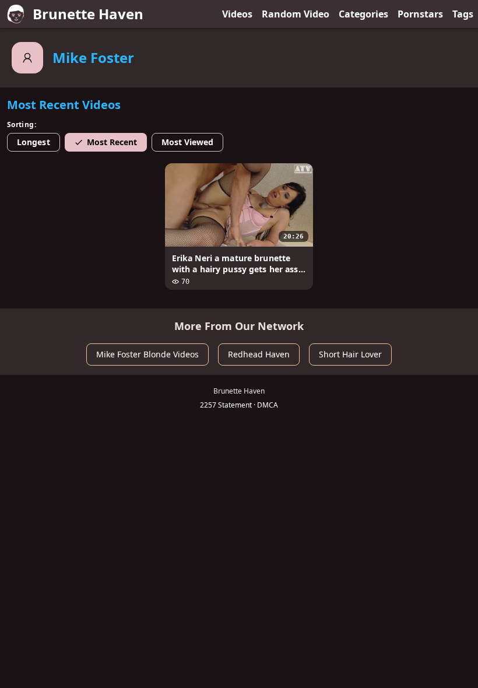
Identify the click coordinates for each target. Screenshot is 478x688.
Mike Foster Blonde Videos (147, 354)
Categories (363, 14)
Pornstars (420, 14)
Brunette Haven (88, 13)
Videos (237, 14)
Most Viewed (187, 142)
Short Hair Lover (350, 354)
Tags (462, 14)
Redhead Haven (259, 354)
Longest (33, 142)
